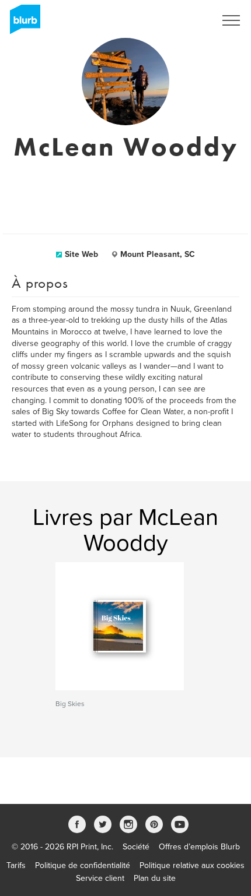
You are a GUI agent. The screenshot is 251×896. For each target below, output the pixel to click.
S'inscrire (183, 20)
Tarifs (16, 865)
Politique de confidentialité (82, 865)
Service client (100, 878)
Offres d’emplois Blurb (199, 847)
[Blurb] (21, 23)
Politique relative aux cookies (192, 865)
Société (136, 847)
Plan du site (155, 878)
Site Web (81, 254)
